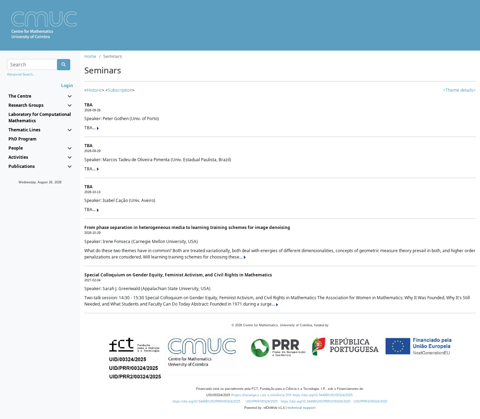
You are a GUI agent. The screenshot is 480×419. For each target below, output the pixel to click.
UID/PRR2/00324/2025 (370, 401)
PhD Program (22, 139)
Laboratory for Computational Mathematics (39, 117)
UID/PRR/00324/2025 (262, 401)
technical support (301, 408)
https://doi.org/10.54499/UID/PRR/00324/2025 (206, 401)
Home (90, 56)
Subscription (120, 90)
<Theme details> (459, 90)
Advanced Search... (21, 74)
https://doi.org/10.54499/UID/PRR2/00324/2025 (315, 401)
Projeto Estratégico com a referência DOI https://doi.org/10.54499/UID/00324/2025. (292, 395)
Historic (94, 90)
